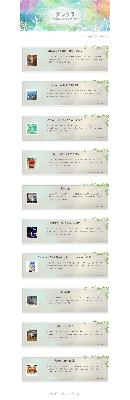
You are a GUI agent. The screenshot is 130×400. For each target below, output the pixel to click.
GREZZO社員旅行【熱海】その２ (65, 51)
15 (78, 393)
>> (86, 393)
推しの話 (65, 292)
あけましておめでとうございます (65, 120)
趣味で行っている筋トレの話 (65, 223)
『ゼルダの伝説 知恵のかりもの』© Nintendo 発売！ (65, 257)
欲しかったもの (65, 326)
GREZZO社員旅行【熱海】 (65, 85)
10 (73, 393)
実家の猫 (65, 189)
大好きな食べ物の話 (65, 361)
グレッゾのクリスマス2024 (65, 154)
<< (44, 393)
